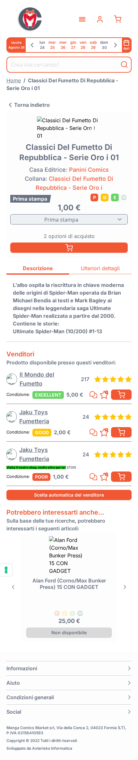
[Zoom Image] (69, 128)
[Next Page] (125, 587)
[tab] (37, 269)
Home (13, 80)
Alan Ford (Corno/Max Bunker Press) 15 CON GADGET (69, 583)
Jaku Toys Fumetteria (34, 417)
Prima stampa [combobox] (61, 219)
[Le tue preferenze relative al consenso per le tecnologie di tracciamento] (6, 570)
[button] (69, 668)
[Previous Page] (13, 587)
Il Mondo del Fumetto (37, 379)
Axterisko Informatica (52, 748)
